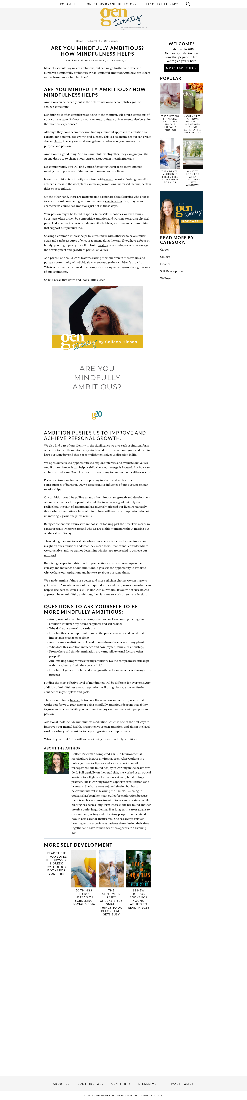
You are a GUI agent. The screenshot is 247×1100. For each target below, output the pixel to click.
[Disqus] (97, 956)
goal (134, 102)
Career (164, 249)
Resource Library (162, 4)
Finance (165, 264)
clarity (58, 141)
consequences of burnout (60, 484)
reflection (140, 594)
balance (75, 700)
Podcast (68, 4)
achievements (124, 119)
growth (136, 262)
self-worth (114, 623)
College (165, 256)
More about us (179, 68)
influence (66, 567)
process (118, 166)
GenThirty (121, 1083)
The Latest (91, 41)
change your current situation (88, 158)
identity (81, 445)
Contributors (90, 1083)
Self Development (109, 41)
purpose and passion (57, 146)
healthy (103, 245)
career (108, 179)
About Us (61, 1083)
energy (113, 467)
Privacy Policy (180, 1083)
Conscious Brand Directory (111, 4)
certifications (113, 201)
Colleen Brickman (78, 60)
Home (79, 41)
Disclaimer (148, 1083)
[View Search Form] (188, 4)
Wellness (166, 278)
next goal (50, 555)
